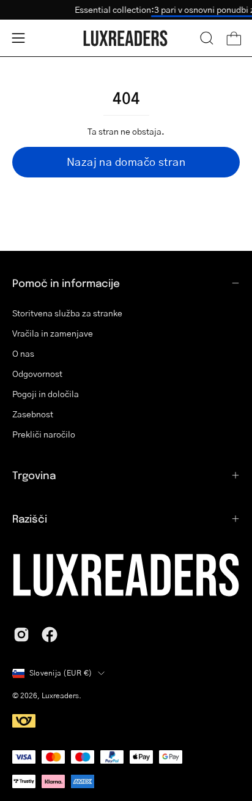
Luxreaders (60, 695)
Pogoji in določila (45, 393)
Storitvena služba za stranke (67, 313)
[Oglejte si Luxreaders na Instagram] (21, 634)
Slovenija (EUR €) (60, 673)
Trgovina (34, 475)
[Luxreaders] (126, 38)
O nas (23, 353)
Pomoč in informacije (66, 282)
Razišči (29, 518)
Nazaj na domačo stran (126, 162)
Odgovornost (37, 373)
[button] (206, 38)
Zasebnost (32, 414)
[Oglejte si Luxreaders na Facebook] (49, 634)
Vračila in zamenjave (52, 333)
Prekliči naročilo (43, 434)
